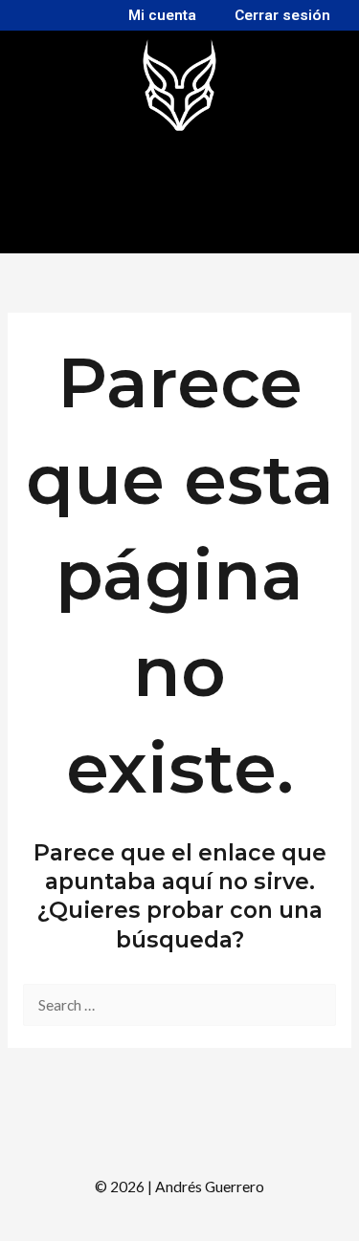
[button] (170, 228)
